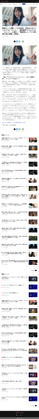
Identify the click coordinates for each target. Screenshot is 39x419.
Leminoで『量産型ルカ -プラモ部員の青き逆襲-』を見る (14, 122)
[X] (19, 415)
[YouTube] (17, 415)
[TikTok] (22, 415)
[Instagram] (20, 415)
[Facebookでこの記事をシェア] (17, 41)
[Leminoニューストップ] (5, 1)
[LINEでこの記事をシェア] (19, 41)
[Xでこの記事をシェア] (15, 41)
